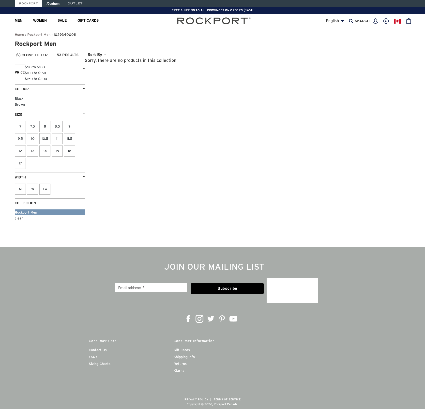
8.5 (57, 126)
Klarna (179, 371)
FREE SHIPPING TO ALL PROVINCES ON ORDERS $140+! (212, 10)
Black (19, 99)
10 (32, 139)
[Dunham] (53, 3)
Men (18, 20)
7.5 (32, 126)
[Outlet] (75, 3)
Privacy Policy (196, 399)
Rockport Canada (226, 404)
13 (32, 151)
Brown (20, 104)
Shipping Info (184, 357)
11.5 (69, 139)
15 (57, 151)
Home (19, 34)
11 (57, 139)
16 (69, 151)
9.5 (20, 139)
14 (45, 151)
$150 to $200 (36, 79)
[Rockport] (28, 3)
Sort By (95, 54)
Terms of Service (227, 399)
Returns (180, 364)
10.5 (45, 139)
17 (20, 163)
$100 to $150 (35, 73)
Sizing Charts (99, 364)
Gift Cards (88, 20)
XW (44, 189)
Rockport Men (38, 34)
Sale (62, 20)
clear (19, 218)
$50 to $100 (35, 67)
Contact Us (98, 350)
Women (40, 20)
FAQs (93, 357)
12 (20, 151)
